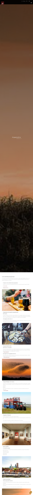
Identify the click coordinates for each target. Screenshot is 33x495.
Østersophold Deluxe (6, 357)
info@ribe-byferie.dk (5, 287)
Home (12, 138)
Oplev (15, 138)
